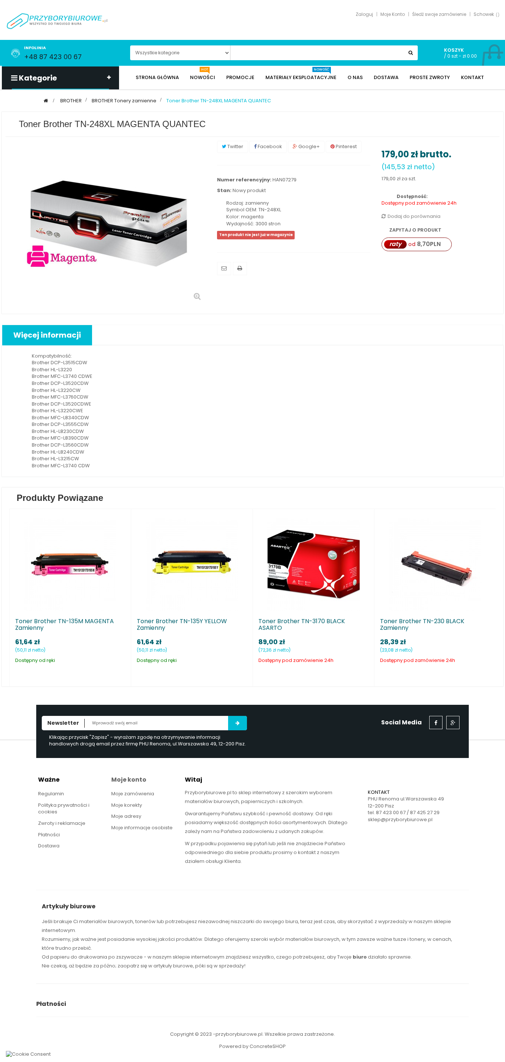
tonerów (145, 921)
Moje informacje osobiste (142, 827)
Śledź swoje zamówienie (439, 14)
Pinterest (346, 146)
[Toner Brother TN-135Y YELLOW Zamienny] (192, 563)
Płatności (49, 834)
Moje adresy (126, 816)
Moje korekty (126, 805)
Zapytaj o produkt (414, 229)
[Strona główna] (46, 100)
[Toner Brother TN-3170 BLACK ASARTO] (313, 563)
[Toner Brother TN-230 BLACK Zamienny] (435, 563)
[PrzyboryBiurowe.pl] (57, 20)
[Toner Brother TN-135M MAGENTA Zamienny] (70, 563)
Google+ (308, 146)
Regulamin (51, 793)
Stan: (224, 190)
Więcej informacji (47, 335)
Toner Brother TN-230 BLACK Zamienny (422, 624)
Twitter (234, 146)
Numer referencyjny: (244, 180)
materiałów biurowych (106, 921)
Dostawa (49, 845)
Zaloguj (364, 14)
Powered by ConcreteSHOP (252, 1046)
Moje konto (128, 779)
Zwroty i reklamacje (61, 823)
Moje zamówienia (132, 793)
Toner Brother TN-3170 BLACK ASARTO (301, 624)
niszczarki (242, 921)
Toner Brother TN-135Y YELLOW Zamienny (182, 624)
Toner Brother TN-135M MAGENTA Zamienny (64, 624)
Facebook (269, 146)
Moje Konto (392, 14)
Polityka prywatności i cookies (63, 809)
